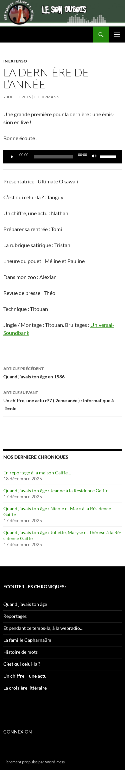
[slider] (109, 156)
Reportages (15, 616)
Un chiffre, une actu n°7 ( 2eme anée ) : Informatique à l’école (58, 400)
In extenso (15, 60)
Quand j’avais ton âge (25, 604)
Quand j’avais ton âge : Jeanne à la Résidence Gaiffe (55, 490)
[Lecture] (12, 156)
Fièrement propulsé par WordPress (34, 761)
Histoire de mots (20, 652)
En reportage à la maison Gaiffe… (37, 472)
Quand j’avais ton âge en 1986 (34, 372)
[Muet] (94, 156)
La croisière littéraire (25, 688)
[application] (62, 156)
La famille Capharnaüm (27, 640)
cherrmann (46, 96)
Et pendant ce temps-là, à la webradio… (43, 628)
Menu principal (117, 35)
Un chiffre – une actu (25, 676)
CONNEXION (17, 731)
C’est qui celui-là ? (21, 664)
